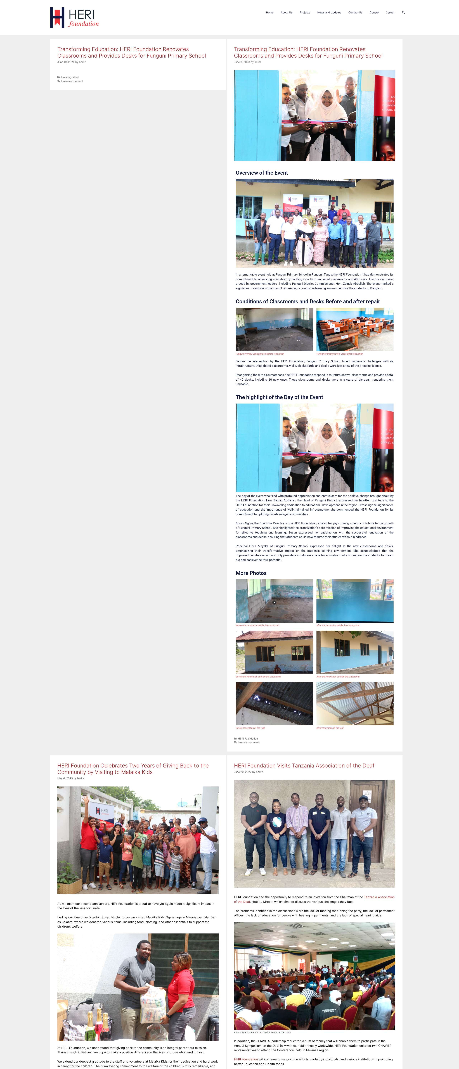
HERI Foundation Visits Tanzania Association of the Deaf (304, 765)
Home (270, 12)
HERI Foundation (248, 738)
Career (390, 12)
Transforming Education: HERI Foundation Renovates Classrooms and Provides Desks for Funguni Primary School (131, 52)
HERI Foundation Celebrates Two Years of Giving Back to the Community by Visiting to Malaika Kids (133, 768)
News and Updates (329, 12)
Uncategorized (70, 77)
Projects (305, 12)
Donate (374, 12)
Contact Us (355, 12)
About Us (286, 12)
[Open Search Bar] (403, 12)
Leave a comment (72, 81)
